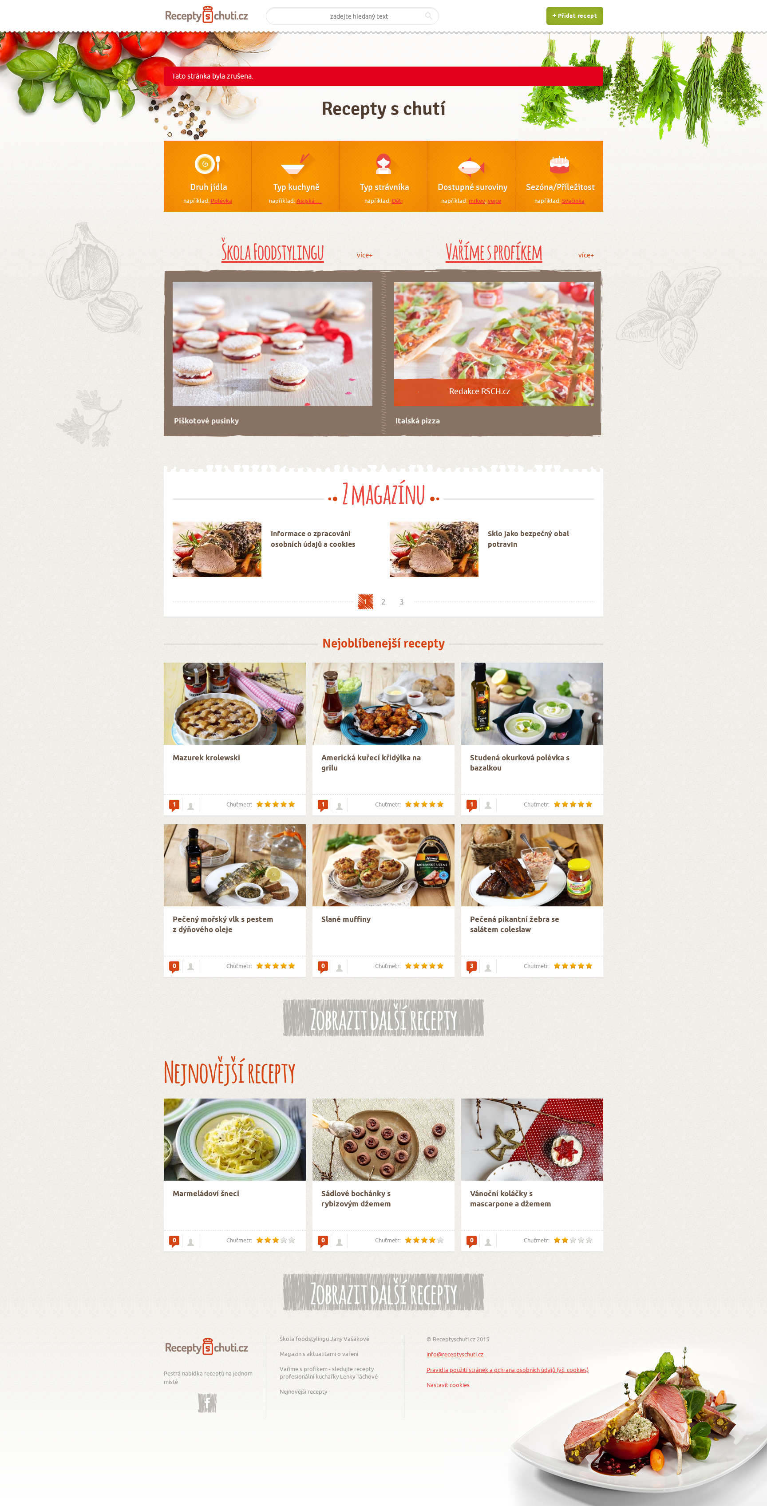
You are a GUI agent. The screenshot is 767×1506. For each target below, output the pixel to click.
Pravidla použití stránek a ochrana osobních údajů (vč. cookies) (508, 1369)
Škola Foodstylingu (272, 249)
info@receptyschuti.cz (455, 1354)
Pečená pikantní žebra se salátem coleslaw (514, 925)
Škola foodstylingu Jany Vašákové (324, 1338)
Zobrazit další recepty (383, 1016)
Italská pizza (417, 421)
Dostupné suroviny (472, 187)
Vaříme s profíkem (494, 249)
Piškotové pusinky (206, 421)
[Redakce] (488, 804)
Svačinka (573, 200)
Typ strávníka (384, 187)
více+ (364, 255)
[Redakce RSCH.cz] (190, 1241)
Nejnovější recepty (303, 1391)
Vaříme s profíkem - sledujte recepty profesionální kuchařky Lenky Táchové (329, 1372)
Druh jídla (208, 187)
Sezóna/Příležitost (560, 187)
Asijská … (309, 200)
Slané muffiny (346, 920)
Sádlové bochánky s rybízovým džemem (356, 1199)
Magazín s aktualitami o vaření (319, 1353)
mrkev (477, 200)
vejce (494, 200)
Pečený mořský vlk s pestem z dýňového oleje (223, 925)
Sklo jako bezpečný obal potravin (528, 539)
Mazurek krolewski (206, 758)
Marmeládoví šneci (206, 1194)
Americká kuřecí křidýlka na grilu (371, 763)
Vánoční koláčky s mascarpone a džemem (510, 1199)
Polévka (221, 200)
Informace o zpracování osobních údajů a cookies (313, 539)
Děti (397, 200)
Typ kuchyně (296, 187)
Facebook (207, 1396)
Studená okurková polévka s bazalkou (519, 763)
